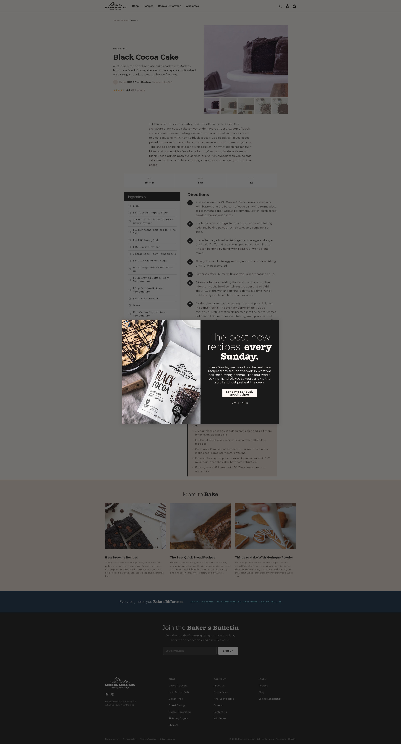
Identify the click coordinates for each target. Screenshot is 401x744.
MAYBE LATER (240, 403)
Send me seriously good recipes (239, 393)
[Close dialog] (127, 324)
